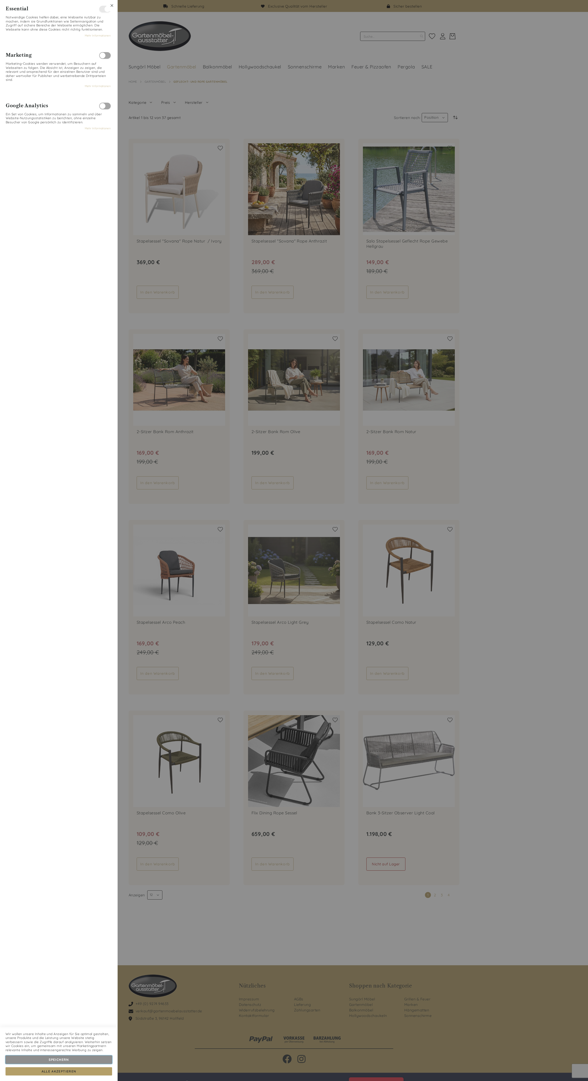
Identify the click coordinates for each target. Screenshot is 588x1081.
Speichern (59, 1060)
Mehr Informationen (98, 35)
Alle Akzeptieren (59, 1071)
